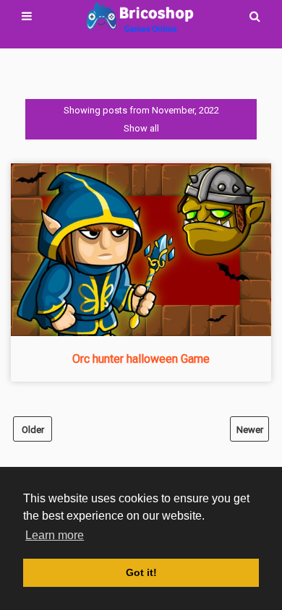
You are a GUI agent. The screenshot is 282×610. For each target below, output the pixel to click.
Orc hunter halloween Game (141, 359)
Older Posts (33, 433)
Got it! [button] (141, 572)
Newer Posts (249, 433)
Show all (141, 128)
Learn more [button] (54, 535)
